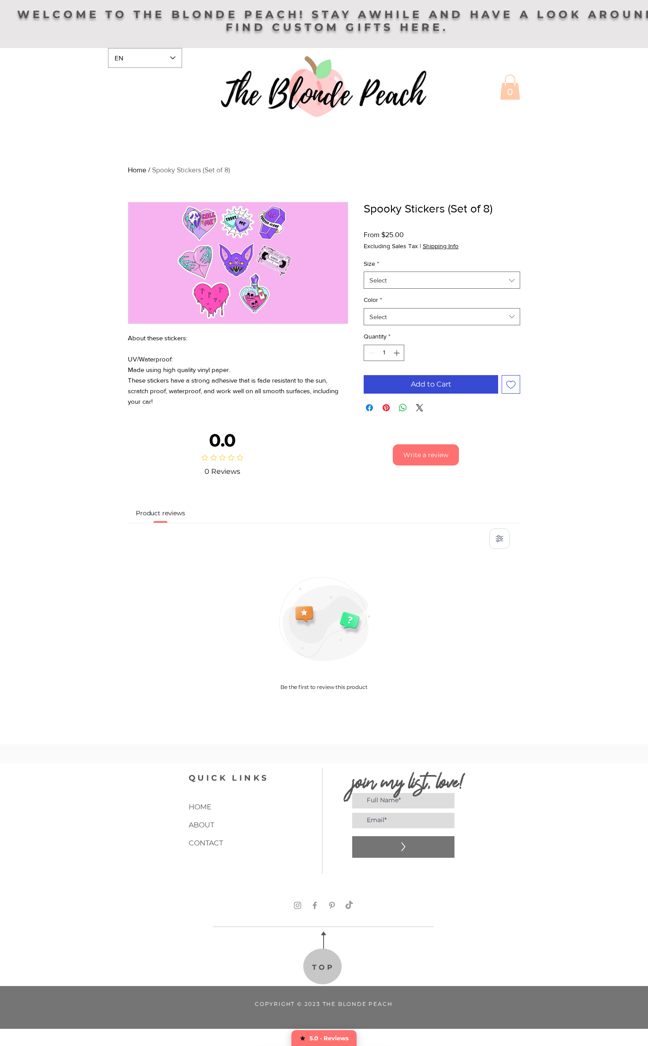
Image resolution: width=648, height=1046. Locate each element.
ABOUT (201, 825)
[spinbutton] (384, 353)
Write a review (425, 455)
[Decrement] (370, 353)
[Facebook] (315, 905)
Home (137, 170)
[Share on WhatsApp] (403, 407)
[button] (510, 87)
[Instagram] (297, 905)
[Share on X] (419, 407)
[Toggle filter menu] (499, 539)
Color (373, 299)
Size (371, 263)
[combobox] (442, 280)
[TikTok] (349, 905)
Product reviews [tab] (160, 513)
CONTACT (206, 843)
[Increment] (397, 353)
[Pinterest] (332, 905)
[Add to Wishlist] (511, 384)
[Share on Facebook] (369, 407)
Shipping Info (440, 245)
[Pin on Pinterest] (386, 407)
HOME (200, 807)
